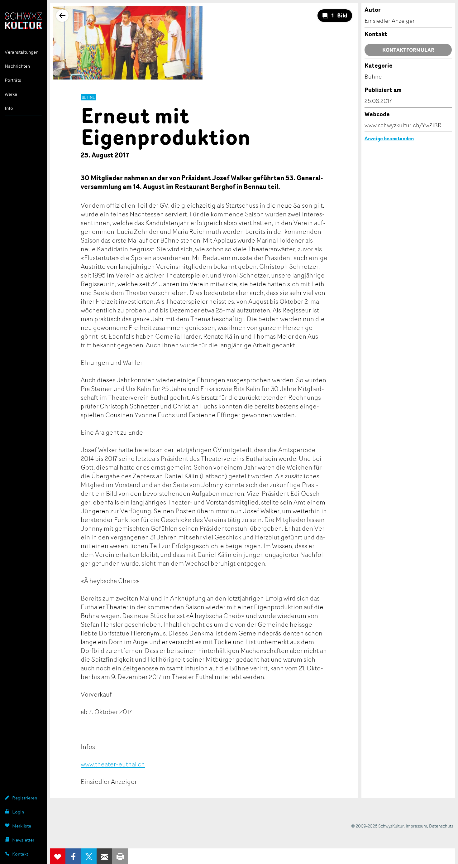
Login (18, 811)
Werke (11, 94)
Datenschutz (441, 826)
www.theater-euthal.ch (113, 764)
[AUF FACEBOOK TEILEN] (73, 856)
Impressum (416, 826)
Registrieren (24, 797)
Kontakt (20, 854)
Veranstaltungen (21, 52)
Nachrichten (17, 66)
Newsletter (23, 840)
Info (9, 108)
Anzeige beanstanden (389, 138)
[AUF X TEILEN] (89, 856)
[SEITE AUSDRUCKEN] (120, 856)
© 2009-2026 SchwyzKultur (377, 826)
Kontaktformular (408, 50)
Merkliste (21, 826)
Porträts (13, 80)
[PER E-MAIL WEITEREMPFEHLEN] (104, 856)
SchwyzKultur (23, 21)
